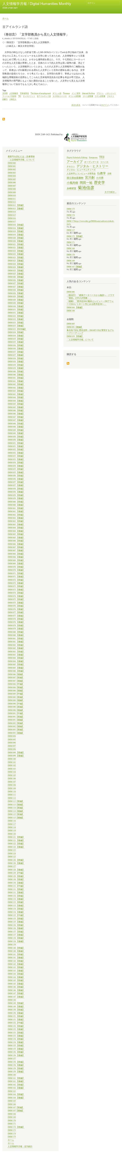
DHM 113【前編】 (16, 801)
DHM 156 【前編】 (16, 1052)
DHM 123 (12, 850)
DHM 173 (12, 1130)
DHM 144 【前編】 (16, 973)
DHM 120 (12, 833)
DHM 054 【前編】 (16, 462)
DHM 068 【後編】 (16, 557)
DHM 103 (12, 768)
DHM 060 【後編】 (16, 504)
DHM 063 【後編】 (16, 524)
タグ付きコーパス (60, 96)
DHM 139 (12, 944)
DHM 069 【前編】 (16, 560)
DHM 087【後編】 (16, 680)
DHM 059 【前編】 (16, 495)
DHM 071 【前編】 (16, 573)
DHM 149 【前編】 (16, 1003)
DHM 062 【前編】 (16, 514)
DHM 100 (12, 758)
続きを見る (76, 105)
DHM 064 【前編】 (16, 527)
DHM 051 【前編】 (16, 443)
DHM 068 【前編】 (16, 553)
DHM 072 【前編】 (16, 579)
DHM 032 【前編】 (16, 316)
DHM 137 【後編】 (16, 934)
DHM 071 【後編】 (16, 576)
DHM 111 (12, 794)
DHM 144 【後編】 (16, 977)
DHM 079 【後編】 (16, 628)
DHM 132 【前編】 (16, 895)
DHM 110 (12, 791)
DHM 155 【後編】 (16, 1048)
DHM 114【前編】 (16, 807)
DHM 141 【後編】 (16, 957)
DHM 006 (12, 182)
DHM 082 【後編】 (16, 648)
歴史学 (99, 182)
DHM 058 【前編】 (16, 488)
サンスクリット (29, 96)
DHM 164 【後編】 (16, 1097)
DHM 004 (12, 176)
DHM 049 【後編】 (16, 433)
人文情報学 (13, 93)
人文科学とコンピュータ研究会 (81, 173)
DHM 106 (12, 778)
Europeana (93, 157)
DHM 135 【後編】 (16, 921)
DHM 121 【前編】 (16, 837)
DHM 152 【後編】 (16, 1029)
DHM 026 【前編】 (16, 276)
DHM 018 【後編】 (16, 228)
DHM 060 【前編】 (16, 501)
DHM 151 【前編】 (16, 1016)
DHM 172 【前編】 (16, 1127)
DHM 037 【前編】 (16, 351)
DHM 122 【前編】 (16, 843)
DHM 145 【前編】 (16, 980)
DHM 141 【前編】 (16, 954)
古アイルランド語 (44, 96)
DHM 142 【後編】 (16, 964)
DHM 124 (12, 853)
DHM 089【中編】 (16, 693)
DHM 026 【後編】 (16, 280)
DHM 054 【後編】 (16, 465)
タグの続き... (110, 192)
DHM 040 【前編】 (16, 371)
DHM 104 (12, 772)
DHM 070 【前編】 (16, 566)
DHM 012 (12, 202)
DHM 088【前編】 (16, 687)
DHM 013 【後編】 (16, 208)
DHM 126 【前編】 (16, 860)
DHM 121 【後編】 (16, 840)
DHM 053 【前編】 (16, 456)
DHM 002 (12, 169)
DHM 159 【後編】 (16, 1071)
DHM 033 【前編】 (16, 322)
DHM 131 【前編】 (16, 889)
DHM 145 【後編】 (16, 983)
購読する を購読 (68, 363)
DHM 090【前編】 (16, 706)
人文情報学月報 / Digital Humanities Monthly (36, 3)
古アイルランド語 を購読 (3, 119)
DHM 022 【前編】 (16, 251)
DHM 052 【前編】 (16, 449)
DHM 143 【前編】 (16, 967)
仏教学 (101, 173)
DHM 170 (12, 1120)
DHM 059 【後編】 (16, 498)
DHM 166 (12, 1104)
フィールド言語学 (9, 96)
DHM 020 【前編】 (16, 237)
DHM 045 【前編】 (16, 404)
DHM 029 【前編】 (16, 296)
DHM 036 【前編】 (16, 345)
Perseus (66, 93)
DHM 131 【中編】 (16, 886)
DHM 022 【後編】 (16, 254)
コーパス (104, 162)
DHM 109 (12, 788)
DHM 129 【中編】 (16, 872)
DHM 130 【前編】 (16, 879)
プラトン (100, 93)
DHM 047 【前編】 (16, 417)
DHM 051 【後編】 (16, 446)
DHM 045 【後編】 (16, 407)
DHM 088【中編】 (16, 684)
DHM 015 (12, 215)
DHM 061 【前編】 (16, 508)
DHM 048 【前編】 (16, 423)
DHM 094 (12, 736)
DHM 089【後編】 (16, 700)
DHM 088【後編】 (16, 690)
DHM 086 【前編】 (16, 671)
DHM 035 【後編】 (16, 342)
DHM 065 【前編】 (16, 534)
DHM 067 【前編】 (16, 547)
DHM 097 (12, 746)
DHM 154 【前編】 (16, 1039)
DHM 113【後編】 (16, 804)
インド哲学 (76, 93)
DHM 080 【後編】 (16, 635)
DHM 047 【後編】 (16, 420)
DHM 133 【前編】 (16, 902)
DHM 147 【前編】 (16, 993)
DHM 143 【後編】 (16, 970)
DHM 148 (12, 1000)
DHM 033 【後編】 (16, 325)
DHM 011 (12, 198)
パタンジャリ (110, 93)
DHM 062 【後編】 (16, 518)
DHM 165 (12, 1101)
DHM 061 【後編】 (16, 511)
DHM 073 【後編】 (16, 589)
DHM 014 (12, 211)
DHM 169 (12, 1117)
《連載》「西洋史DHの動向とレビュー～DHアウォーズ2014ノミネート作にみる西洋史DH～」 (90, 302)
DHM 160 (12, 1074)
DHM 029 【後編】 (16, 299)
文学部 (5, 93)
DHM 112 (12, 798)
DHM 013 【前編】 (16, 205)
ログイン (91, 2)
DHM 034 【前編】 (16, 332)
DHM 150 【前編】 (16, 1009)
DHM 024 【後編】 (16, 267)
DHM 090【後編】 (16, 710)
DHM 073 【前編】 (16, 586)
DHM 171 (12, 1123)
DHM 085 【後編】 (16, 667)
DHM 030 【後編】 (16, 306)
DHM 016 (12, 218)
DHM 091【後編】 (16, 719)
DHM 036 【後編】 (16, 348)
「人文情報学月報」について (21, 159)
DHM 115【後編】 (16, 817)
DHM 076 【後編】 (16, 609)
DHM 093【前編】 (16, 729)
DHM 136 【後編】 (16, 928)
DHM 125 (12, 856)
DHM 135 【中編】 (16, 915)
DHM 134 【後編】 (16, 912)
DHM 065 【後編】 (16, 537)
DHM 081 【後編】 (16, 641)
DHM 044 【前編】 (16, 397)
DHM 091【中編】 (16, 713)
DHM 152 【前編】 (16, 1026)
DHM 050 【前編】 (16, 436)
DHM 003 (12, 172)
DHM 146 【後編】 (16, 990)
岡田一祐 (86, 182)
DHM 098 (12, 749)
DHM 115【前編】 (16, 814)
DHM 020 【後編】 (16, 241)
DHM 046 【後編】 (16, 413)
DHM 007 (12, 185)
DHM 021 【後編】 (16, 247)
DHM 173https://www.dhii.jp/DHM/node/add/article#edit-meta (90, 222)
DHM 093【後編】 (16, 733)
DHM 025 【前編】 (16, 270)
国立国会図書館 (75, 177)
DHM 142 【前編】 (16, 961)
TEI (19, 96)
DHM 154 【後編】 (16, 1042)
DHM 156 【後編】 (16, 1055)
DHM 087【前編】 (16, 677)
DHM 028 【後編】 (16, 293)
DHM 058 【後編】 (16, 491)
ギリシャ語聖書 (74, 96)
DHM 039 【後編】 (16, 368)
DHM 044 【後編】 (16, 400)
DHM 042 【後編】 (16, 387)
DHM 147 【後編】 (16, 996)
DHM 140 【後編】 (16, 951)
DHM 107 (12, 781)
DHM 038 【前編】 (16, 358)
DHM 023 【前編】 (16, 257)
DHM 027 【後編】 (16, 286)
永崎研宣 (71, 188)
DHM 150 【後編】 (16, 1013)
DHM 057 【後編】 (16, 485)
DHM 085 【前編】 (16, 664)
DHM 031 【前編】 (16, 309)
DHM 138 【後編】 (16, 941)
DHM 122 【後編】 (16, 847)
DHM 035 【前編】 (16, 338)
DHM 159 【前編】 (16, 1068)
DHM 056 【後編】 (16, 479)
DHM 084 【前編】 (16, 658)
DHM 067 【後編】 (16, 550)
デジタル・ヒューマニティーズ (81, 169)
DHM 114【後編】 (16, 811)
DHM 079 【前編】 (16, 625)
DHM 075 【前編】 (16, 599)
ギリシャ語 (57, 93)
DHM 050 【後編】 (16, 439)
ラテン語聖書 (100, 96)
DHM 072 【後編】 (16, 583)
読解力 (5, 99)
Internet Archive (88, 93)
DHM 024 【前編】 (16, 264)
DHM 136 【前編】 (16, 925)
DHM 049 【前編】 (16, 430)
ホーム (5, 18)
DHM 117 (12, 824)
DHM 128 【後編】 (16, 869)
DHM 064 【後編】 (16, 531)
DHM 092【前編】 (16, 723)
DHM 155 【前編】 (16, 1045)
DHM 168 (12, 1114)
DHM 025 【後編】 (16, 273)
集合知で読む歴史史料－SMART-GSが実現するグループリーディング (90, 331)
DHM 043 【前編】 (16, 390)
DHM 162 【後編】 (16, 1087)
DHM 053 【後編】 (16, 459)
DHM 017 (12, 221)
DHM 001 (12, 166)
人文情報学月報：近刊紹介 (20, 1146)
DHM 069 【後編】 (16, 563)
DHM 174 (12, 1133)
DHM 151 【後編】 (16, 1019)
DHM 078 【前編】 (16, 619)
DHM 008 (12, 189)
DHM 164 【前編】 (16, 1094)
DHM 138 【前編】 (16, 938)
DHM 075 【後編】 (16, 602)
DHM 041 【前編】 (16, 377)
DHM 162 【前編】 (16, 1084)
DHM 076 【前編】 (16, 605)
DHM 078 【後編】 (16, 622)
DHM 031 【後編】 (16, 312)
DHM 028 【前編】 (16, 290)
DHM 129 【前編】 (16, 876)
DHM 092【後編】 (16, 726)
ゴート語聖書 (88, 96)
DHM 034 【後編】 (16, 335)
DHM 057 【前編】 (16, 482)
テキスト (110, 96)
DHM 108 (12, 785)
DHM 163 (12, 1091)
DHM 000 (12, 163)
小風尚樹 (72, 183)
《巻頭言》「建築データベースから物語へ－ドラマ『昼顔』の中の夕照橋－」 (90, 296)
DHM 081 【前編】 (16, 638)
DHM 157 (12, 1058)
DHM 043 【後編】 (16, 394)
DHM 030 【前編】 (16, 303)
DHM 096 (12, 742)
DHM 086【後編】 (16, 674)
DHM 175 (12, 1136)
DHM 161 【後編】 (16, 1081)
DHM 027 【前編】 (16, 283)
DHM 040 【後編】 (16, 374)
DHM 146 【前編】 (16, 986)
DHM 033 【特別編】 (17, 329)
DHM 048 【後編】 (16, 426)
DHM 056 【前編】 (16, 475)
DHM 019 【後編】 (16, 234)
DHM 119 (12, 830)
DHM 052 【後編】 (16, 452)
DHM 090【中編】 (16, 703)
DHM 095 (12, 739)
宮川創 (90, 177)
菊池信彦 (86, 187)
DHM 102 (12, 765)
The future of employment (40, 93)
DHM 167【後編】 (16, 1110)
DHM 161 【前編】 (16, 1078)
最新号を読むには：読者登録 (21, 156)
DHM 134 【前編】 (16, 908)
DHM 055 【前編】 (16, 469)
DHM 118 (12, 827)
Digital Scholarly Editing (77, 157)
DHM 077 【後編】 (16, 615)
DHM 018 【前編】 (16, 224)
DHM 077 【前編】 (16, 612)
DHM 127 (12, 866)
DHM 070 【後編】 (16, 570)
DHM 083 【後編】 (16, 654)
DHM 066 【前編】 (16, 540)
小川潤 (99, 177)
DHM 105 (12, 775)
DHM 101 (12, 762)
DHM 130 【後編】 (16, 882)
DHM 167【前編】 (16, 1107)
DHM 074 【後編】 (16, 596)
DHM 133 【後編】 (16, 905)
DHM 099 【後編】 (16, 755)
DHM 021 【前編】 (16, 244)
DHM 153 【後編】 (16, 1035)
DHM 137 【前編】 (16, 931)
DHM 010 (12, 195)
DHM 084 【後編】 (16, 661)
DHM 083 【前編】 (16, 651)
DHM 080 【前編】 (16, 632)
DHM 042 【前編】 (16, 384)
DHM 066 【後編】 (16, 544)
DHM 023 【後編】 (16, 260)
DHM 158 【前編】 (16, 1061)
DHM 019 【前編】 (16, 231)
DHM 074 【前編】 (16, 592)
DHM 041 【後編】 (16, 381)
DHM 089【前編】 (16, 697)
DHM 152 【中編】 (16, 1022)
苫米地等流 (24, 93)
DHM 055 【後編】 (16, 472)
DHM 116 (12, 820)
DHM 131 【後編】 (16, 892)
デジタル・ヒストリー (92, 166)
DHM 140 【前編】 (16, 947)
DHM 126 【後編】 (16, 863)
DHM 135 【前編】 (16, 918)
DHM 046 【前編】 (16, 410)
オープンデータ (91, 162)
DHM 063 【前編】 (16, 521)
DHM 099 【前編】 (16, 752)
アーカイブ (75, 161)
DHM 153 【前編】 (16, 1032)
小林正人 (12, 99)
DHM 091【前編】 (16, 716)
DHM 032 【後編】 (16, 319)
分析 (109, 173)
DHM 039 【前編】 (16, 365)
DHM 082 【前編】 (16, 645)
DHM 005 (12, 179)
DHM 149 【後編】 (16, 1006)
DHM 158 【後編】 (16, 1065)
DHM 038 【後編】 (16, 361)
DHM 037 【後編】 (16, 355)
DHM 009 (12, 192)
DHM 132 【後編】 (16, 899)
